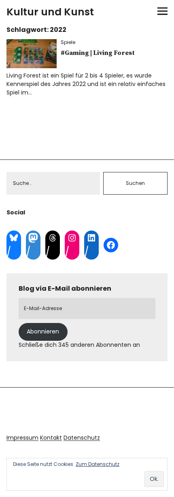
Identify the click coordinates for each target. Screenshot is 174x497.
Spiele (68, 42)
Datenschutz (82, 438)
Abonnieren (43, 331)
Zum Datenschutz (97, 464)
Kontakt (51, 438)
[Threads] (52, 238)
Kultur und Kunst (50, 12)
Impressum (22, 438)
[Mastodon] (33, 238)
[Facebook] (111, 245)
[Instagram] (72, 238)
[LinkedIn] (91, 238)
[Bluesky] (13, 238)
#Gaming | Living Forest (98, 53)
